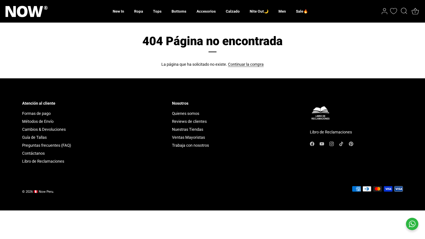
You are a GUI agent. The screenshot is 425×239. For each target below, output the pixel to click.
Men (282, 11)
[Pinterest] (351, 143)
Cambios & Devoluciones (44, 129)
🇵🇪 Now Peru (43, 192)
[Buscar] (404, 11)
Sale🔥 (302, 11)
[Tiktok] (341, 143)
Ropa (138, 11)
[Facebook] (312, 143)
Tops (157, 11)
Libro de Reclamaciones (43, 161)
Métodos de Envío (38, 121)
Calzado (233, 11)
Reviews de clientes (189, 121)
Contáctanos (33, 153)
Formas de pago (36, 113)
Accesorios (206, 11)
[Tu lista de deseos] (393, 11)
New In (118, 11)
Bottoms (179, 11)
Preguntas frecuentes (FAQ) (46, 145)
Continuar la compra (246, 64)
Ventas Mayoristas (188, 137)
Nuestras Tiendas (187, 129)
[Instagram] (331, 143)
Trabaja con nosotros (190, 145)
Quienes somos (185, 113)
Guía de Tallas (34, 137)
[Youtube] (322, 143)
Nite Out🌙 (259, 11)
